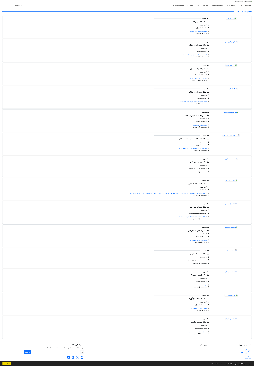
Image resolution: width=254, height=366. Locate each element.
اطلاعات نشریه (231, 5)
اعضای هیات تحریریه (245, 351)
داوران (197, 5)
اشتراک (27, 352)
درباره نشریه (247, 349)
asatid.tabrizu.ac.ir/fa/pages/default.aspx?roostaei (193, 55)
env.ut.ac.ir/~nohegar (201, 285)
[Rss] (68, 358)
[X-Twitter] (77, 358)
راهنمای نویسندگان (217, 5)
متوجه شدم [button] (7, 363)
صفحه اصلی (248, 5)
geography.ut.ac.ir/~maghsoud (198, 240)
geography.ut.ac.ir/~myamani (198, 31)
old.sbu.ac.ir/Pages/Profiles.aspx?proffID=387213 (192, 216)
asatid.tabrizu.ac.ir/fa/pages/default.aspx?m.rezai (193, 148)
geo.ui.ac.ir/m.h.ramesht (200, 125)
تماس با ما (190, 5)
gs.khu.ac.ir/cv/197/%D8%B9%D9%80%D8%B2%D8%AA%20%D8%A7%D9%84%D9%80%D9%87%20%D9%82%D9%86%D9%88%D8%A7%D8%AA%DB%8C (168, 193)
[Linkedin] (73, 358)
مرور (240, 5)
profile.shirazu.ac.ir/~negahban (198, 78)
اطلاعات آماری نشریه (178, 5)
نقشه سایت (248, 358)
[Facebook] (82, 358)
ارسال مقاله (206, 5)
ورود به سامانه (18, 5)
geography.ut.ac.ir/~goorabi (199, 308)
